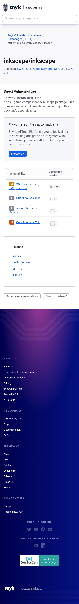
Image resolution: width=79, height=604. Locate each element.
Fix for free (17, 153)
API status (9, 399)
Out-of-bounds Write (28, 222)
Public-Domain (42, 69)
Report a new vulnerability (22, 296)
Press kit (8, 481)
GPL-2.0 (17, 275)
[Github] (36, 547)
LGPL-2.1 (23, 69)
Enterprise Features (14, 377)
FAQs (7, 435)
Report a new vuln (13, 511)
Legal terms (10, 470)
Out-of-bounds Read (28, 198)
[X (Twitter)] (29, 530)
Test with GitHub (13, 388)
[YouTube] (36, 530)
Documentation (12, 429)
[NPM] (43, 547)
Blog (6, 424)
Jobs (6, 459)
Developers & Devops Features (20, 372)
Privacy (8, 476)
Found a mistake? (56, 296)
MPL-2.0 (59, 69)
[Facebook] (43, 530)
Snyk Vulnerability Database (24, 35)
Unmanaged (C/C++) (20, 39)
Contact (8, 465)
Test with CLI (11, 394)
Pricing (7, 383)
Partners (8, 366)
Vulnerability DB (12, 418)
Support (8, 506)
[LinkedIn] (50, 530)
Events (7, 487)
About (7, 454)
